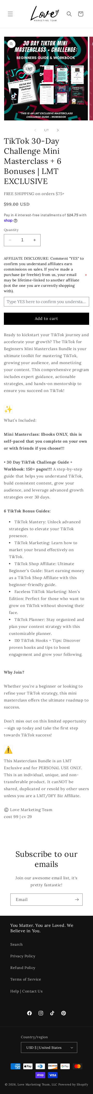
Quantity (11, 230)
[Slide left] (35, 130)
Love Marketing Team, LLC (37, 1084)
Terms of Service (25, 979)
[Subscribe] (76, 899)
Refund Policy (22, 967)
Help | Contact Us (26, 991)
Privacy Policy (22, 956)
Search (16, 944)
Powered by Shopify (73, 1084)
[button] (10, 14)
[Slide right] (58, 130)
